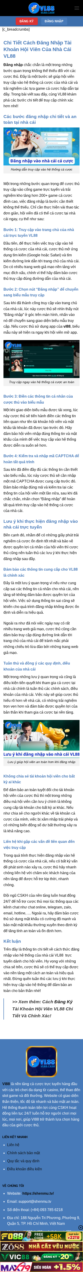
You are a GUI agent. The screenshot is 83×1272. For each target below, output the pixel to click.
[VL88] (41, 8)
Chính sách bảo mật (23, 1153)
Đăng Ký (63, 1001)
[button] (77, 8)
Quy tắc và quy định (23, 1161)
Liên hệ (13, 1145)
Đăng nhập (13, 65)
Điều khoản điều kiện (24, 1169)
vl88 (67, 326)
